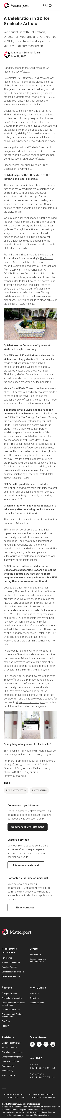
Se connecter (35, 954)
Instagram (52, 1044)
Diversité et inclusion (11, 1010)
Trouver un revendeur (11, 962)
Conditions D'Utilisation (12, 1094)
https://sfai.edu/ (12, 764)
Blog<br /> (34, 993)
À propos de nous (9, 993)
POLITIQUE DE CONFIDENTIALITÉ (41, 1094)
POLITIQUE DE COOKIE (16, 1097)
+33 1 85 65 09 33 (42, 1067)
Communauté (8, 1066)
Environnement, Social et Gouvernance (12, 1015)
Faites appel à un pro (11, 976)
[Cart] (50, 5)
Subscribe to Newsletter (12, 998)
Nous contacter (26, 907)
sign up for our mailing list (30, 702)
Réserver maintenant (26, 865)
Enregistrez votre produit (12, 1057)
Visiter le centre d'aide (11, 1043)
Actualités (34, 998)
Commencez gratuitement (27, 826)
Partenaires (7, 958)
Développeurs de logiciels (13, 972)
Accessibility (7, 1071)
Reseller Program (9, 967)
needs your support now (23, 675)
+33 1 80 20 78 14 (42, 1077)
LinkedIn (45, 1044)
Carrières (6, 1021)
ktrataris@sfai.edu (15, 775)
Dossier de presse (38, 1003)
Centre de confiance (10, 1061)
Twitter (39, 1044)
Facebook (32, 1044)
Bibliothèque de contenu (12, 1052)
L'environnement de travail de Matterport (13, 1004)
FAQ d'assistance (9, 1047)
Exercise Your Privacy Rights (43, 1097)
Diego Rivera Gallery (15, 428)
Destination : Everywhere (17, 168)
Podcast (5, 1026)
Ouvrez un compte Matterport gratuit (38, 960)
